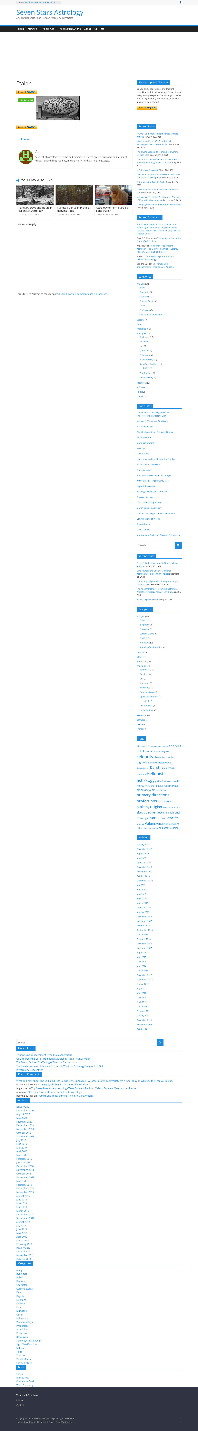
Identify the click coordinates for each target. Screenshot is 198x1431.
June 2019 (141, 889)
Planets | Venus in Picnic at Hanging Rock (73, 209)
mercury (142, 785)
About (87, 29)
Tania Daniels (143, 529)
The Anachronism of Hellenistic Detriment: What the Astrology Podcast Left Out (59, 1066)
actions (154, 746)
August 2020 (143, 853)
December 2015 (144, 943)
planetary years (146, 790)
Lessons (140, 319)
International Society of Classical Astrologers (158, 535)
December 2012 (144, 975)
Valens (150, 823)
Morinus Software (145, 443)
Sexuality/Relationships (151, 314)
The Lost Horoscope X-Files (149, 502)
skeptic (142, 812)
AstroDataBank (144, 437)
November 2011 (144, 1024)
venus (160, 823)
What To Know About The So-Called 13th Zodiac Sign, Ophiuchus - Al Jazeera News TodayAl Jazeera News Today (157, 227)
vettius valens (171, 823)
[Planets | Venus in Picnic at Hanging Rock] (74, 186)
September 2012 (145, 979)
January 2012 (143, 1015)
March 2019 (142, 903)
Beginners (144, 337)
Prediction (142, 328)
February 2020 (144, 862)
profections (147, 800)
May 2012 (141, 997)
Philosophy (145, 355)
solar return (157, 812)
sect (179, 807)
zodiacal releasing (168, 827)
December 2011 (144, 1020)
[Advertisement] (99, 58)
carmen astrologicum (161, 752)
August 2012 (143, 984)
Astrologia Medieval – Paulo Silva (152, 491)
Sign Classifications (149, 364)
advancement (163, 747)
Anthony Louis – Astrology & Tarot (153, 480)
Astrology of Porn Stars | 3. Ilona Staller (112, 209)
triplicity (164, 818)
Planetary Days (147, 359)
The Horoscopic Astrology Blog (151, 415)
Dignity (145, 367)
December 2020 (144, 849)
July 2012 (141, 988)
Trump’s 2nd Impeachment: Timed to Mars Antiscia (44, 1055)
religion (156, 806)
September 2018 (145, 930)
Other (139, 324)
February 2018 (144, 939)
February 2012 (144, 1011)
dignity (141, 762)
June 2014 (141, 966)
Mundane (144, 350)
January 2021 (143, 844)
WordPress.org (24, 1385)
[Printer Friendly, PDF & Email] (26, 99)
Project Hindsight (145, 426)
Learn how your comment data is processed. (83, 294)
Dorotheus (158, 767)
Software (141, 387)
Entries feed (22, 1377)
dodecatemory (143, 768)
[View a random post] (102, 29)
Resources (142, 382)
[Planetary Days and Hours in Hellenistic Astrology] (35, 186)
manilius (176, 781)
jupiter (169, 781)
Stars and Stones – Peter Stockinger (154, 475)
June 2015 (141, 957)
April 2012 (142, 1002)
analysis (175, 746)
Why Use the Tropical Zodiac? (157, 1080)
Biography (144, 292)
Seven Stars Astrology (49, 12)
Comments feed (25, 1381)
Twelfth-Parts (146, 373)
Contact (20, 1405)
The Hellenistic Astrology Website (153, 412)
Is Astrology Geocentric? (148, 170)
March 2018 (142, 934)
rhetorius (166, 807)
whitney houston (144, 828)
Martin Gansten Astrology (149, 508)
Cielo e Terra (143, 453)
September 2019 (145, 880)
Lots (141, 346)
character (159, 757)
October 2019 (143, 876)
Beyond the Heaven (146, 486)
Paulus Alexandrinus (167, 785)
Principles (48, 29)
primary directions (153, 794)
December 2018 (144, 916)
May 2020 (141, 858)
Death (142, 305)
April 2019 (142, 898)
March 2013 (142, 970)
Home (21, 29)
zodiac (155, 828)
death (169, 757)
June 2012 (141, 993)
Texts (139, 391)
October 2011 (143, 1029)
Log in (19, 1374)
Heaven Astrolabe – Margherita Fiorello (156, 459)
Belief (142, 287)
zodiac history (146, 377)
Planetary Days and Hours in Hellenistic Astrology (35, 209)
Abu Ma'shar (143, 746)
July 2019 (141, 885)
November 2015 (144, 948)
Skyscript (141, 448)
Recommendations (70, 29)
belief (140, 751)
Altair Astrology (144, 470)
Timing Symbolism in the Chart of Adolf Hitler (159, 204)
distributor (151, 762)
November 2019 (144, 871)
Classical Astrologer (146, 497)
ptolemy (143, 806)
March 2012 (142, 1006)
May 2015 (141, 961)
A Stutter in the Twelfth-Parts (151, 182)
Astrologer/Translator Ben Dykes (152, 421)
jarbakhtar (161, 781)
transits (154, 817)
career (148, 751)
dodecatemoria (163, 762)
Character (144, 296)
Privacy (19, 1400)
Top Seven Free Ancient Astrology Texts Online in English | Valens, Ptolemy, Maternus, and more (157, 248)
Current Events (147, 301)
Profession (145, 310)
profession (165, 801)
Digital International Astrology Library (155, 432)
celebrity (145, 757)
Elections (144, 341)
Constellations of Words (148, 518)
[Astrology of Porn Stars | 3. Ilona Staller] (113, 186)
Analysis (32, 29)
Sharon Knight (144, 524)
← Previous (25, 139)
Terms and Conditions (27, 1395)
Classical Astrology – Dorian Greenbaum (156, 513)
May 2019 (141, 894)
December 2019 (144, 867)
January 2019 (143, 912)
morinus (151, 785)
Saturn (173, 807)
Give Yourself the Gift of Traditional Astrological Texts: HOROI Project (53, 1058)
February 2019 (144, 907)
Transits (141, 396)
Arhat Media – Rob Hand (148, 464)
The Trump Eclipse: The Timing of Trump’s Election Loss (46, 1062)
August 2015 (143, 952)
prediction (161, 790)
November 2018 (144, 921)
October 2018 (143, 925)
